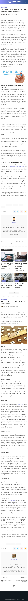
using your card (11, 500)
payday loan (20, 404)
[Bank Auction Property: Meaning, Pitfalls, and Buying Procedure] (7, 277)
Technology (19, 260)
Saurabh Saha (6, 595)
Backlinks (9, 205)
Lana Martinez (6, 306)
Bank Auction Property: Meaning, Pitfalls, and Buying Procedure (7, 285)
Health (3, 588)
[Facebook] (14, 211)
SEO (21, 205)
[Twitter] (18, 211)
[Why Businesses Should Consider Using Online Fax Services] (7, 257)
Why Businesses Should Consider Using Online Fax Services (7, 264)
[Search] (25, 2)
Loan (14, 544)
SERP (4, 207)
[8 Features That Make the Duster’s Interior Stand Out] (21, 277)
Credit (8, 544)
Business (4, 260)
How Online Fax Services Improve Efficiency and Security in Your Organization (21, 265)
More (3, 280)
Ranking (16, 205)
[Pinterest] (21, 211)
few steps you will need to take (17, 166)
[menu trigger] (3, 2)
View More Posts (14, 223)
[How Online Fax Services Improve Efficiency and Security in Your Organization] (21, 257)
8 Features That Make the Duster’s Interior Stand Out (20, 285)
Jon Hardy (5, 14)
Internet (4, 7)
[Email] (25, 211)
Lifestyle (4, 299)
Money (18, 544)
